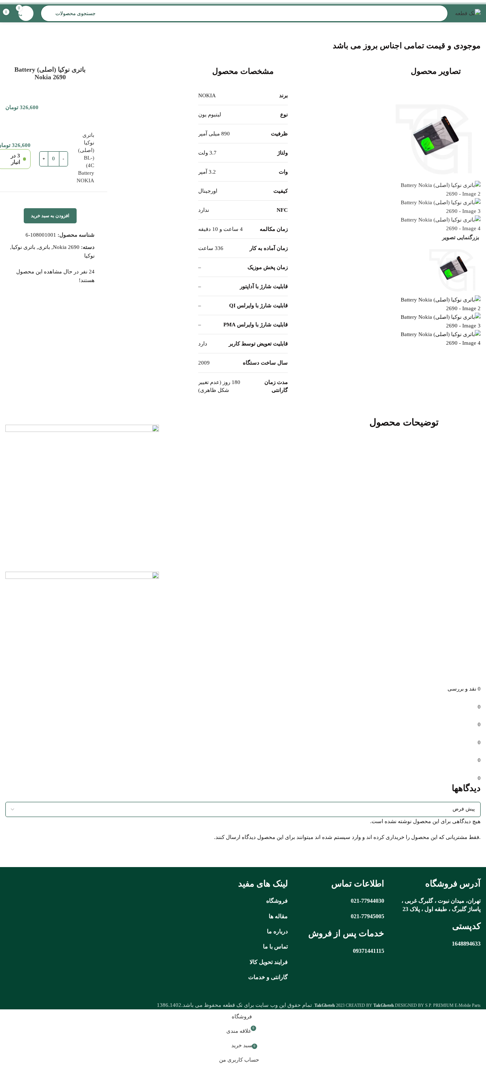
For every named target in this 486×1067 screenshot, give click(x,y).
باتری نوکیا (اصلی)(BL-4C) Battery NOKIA (85, 157)
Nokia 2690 (66, 247)
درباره (280, 931)
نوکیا (89, 256)
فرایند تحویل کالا (269, 962)
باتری (44, 247)
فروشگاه (277, 901)
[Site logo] (468, 12)
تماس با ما (275, 946)
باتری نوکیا (23, 247)
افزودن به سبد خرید (50, 215)
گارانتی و (276, 977)
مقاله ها (278, 916)
